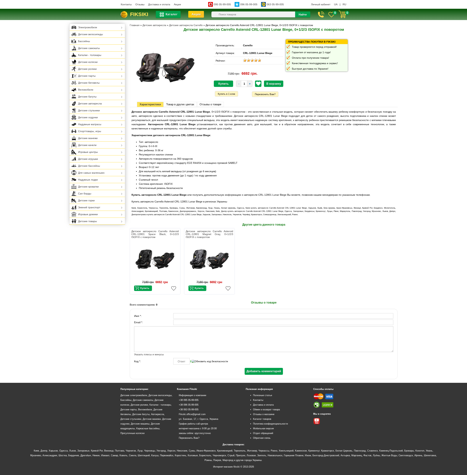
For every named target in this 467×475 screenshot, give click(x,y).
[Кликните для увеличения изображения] (165, 67)
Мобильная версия (263, 428)
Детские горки (86, 200)
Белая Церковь (343, 450)
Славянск (372, 450)
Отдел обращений (263, 433)
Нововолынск (275, 455)
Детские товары (87, 221)
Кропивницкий (224, 450)
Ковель (123, 455)
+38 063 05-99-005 (188, 409)
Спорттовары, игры (89, 131)
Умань (429, 450)
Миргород (228, 460)
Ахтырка (345, 455)
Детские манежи (88, 138)
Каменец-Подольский (391, 450)
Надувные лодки (88, 179)
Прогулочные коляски (132, 433)
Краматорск (327, 450)
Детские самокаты (89, 48)
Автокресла (157, 414)
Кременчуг (314, 450)
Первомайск (166, 455)
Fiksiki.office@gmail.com (192, 414)
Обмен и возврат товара (266, 409)
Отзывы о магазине (263, 414)
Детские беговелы (89, 82)
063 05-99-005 (275, 4)
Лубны (376, 455)
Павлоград (360, 450)
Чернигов (131, 450)
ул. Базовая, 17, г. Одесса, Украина (198, 419)
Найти (303, 14)
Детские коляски (88, 61)
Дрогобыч (85, 455)
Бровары (409, 450)
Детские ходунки (88, 117)
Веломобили (85, 89)
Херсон (171, 450)
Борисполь (205, 455)
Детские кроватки (88, 186)
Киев (36, 450)
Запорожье (83, 450)
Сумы (192, 450)
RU (344, 4)
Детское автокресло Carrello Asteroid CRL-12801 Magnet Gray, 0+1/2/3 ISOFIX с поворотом (209, 234)
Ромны (208, 460)
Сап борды (84, 193)
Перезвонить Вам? (265, 94)
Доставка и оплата (159, 4)
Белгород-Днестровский (325, 455)
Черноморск (219, 455)
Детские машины (140, 423)
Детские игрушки (88, 158)
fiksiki (139, 14)
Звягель (261, 455)
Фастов (367, 455)
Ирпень (418, 455)
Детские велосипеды (90, 34)
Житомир (252, 450)
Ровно (274, 450)
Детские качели (87, 145)
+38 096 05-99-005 (188, 404)
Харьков (53, 450)
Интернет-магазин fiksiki (226, 466)
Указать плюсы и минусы (149, 354)
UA (335, 4)
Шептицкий (144, 455)
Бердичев (73, 455)
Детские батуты (87, 96)
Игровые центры (88, 151)
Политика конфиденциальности (270, 423)
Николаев (182, 450)
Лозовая (251, 455)
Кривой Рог (97, 450)
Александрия (50, 455)
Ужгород (161, 450)
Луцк (140, 450)
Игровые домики (88, 214)
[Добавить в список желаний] (258, 83)
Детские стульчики (89, 110)
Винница (108, 450)
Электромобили (87, 27)
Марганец (356, 455)
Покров (217, 460)
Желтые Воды (389, 455)
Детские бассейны (89, 165)
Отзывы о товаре (210, 104)
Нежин (96, 455)
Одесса (63, 450)
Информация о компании (192, 395)
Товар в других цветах (180, 104)
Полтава (119, 450)
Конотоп (419, 450)
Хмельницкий (286, 450)
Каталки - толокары (89, 55)
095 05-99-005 (222, 4)
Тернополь (240, 450)
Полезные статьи (262, 395)
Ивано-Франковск (206, 450)
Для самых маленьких (91, 172)
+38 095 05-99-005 (188, 400)
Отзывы (139, 4)
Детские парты (87, 75)
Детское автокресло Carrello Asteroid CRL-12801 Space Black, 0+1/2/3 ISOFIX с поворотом (155, 234)
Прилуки (240, 455)
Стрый (230, 455)
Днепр (43, 450)
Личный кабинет (320, 4)
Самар (114, 455)
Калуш (155, 455)
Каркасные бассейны (147, 428)
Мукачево (35, 455)
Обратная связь (262, 438)
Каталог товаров (262, 419)
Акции (177, 4)
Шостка (63, 455)
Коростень (180, 455)
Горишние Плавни (293, 455)
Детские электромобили (133, 395)
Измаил (105, 455)
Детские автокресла (90, 103)
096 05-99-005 (248, 4)
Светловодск (406, 455)
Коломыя (193, 455)
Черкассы (263, 450)
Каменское (301, 450)
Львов (72, 450)
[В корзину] (143, 288)
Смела (132, 455)
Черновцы (149, 450)
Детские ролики (87, 68)
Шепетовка (430, 455)
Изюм (308, 455)
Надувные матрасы (89, 124)
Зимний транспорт (89, 207)
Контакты (126, 4)
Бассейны (84, 41)
